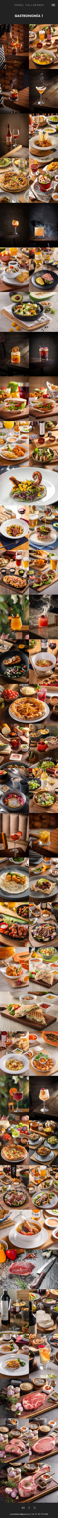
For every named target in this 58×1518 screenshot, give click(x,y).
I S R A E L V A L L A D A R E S (29, 5)
